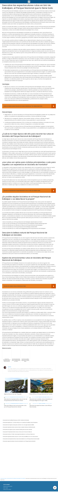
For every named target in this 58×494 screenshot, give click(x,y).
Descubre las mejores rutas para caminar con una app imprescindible (18, 424)
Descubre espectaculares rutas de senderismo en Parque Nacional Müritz (19, 441)
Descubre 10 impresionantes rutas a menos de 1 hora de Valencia (17, 432)
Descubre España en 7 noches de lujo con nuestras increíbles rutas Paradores (20, 422)
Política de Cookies (7, 489)
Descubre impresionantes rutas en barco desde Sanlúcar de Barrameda (19, 427)
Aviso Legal (5, 487)
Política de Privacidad (7, 486)
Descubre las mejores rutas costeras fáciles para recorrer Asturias (17, 429)
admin (9, 367)
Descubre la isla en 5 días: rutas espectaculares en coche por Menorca (19, 434)
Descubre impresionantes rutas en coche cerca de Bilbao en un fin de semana (20, 436)
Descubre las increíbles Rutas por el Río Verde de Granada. (16, 420)
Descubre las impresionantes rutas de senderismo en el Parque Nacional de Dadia (21, 438)
